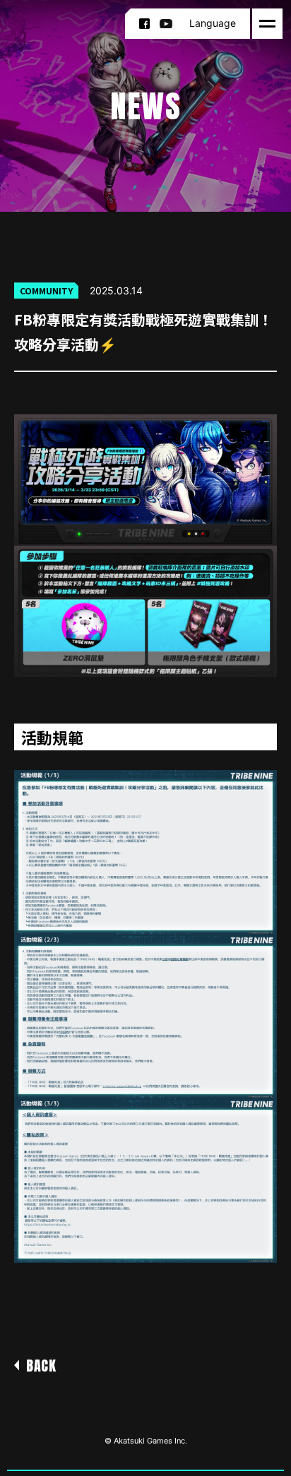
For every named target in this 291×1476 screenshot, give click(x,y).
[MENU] (267, 23)
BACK (41, 1365)
